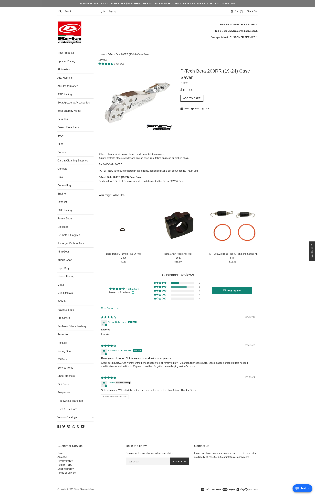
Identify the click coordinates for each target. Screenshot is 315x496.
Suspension (64, 392)
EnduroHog (64, 185)
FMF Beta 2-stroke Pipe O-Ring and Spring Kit (232, 253)
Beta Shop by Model (75, 110)
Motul (60, 284)
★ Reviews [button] (312, 251)
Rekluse (62, 342)
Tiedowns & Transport (70, 400)
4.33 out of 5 (132, 289)
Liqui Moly (63, 268)
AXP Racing (64, 94)
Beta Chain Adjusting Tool (177, 253)
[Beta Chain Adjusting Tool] (178, 225)
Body (60, 135)
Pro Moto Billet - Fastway (71, 326)
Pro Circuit (63, 318)
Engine (61, 193)
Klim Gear (63, 251)
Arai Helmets (65, 77)
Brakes (61, 152)
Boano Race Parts (68, 127)
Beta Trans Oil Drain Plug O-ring (123, 253)
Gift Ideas (62, 226)
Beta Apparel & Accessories (73, 102)
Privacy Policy (65, 460)
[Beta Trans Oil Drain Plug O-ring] (123, 225)
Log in (101, 11)
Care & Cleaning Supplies (72, 160)
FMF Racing (64, 210)
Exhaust (62, 202)
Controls (62, 168)
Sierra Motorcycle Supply (85, 489)
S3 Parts (62, 359)
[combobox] (80, 11)
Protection (63, 334)
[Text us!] (302, 489)
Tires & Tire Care (67, 409)
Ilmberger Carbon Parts (70, 243)
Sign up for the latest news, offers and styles (149, 453)
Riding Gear (75, 351)
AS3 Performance (67, 86)
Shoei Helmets (66, 375)
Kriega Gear (64, 260)
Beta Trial (63, 119)
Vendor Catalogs (75, 417)
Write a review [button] (232, 290)
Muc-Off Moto (65, 293)
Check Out (252, 11)
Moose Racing (65, 276)
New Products (65, 52)
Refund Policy (64, 464)
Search (61, 453)
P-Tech (61, 301)
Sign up (112, 11)
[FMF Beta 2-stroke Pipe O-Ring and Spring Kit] (233, 225)
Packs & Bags (65, 309)
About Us (62, 457)
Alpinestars (64, 69)
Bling (60, 144)
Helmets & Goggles (68, 235)
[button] (106, 63)
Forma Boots (64, 218)
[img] (108, 317)
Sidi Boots (63, 384)
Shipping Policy (65, 468)
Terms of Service (66, 472)
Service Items (65, 367)
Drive (60, 177)
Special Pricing (66, 61)
